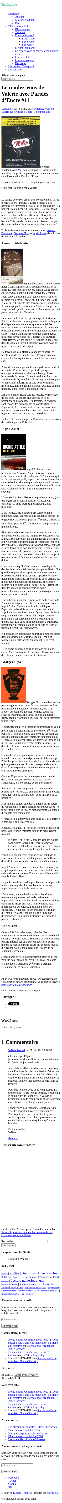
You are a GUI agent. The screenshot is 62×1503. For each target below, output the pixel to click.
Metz (41, 1281)
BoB (3, 1277)
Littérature (13, 13)
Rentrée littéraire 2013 (10, 1294)
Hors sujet (20, 63)
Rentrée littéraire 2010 (28, 1291)
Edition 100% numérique (41, 1277)
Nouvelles (35, 1284)
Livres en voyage (24, 60)
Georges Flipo (21, 233)
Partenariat (48, 1284)
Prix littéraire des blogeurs (35, 1287)
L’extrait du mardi (25, 47)
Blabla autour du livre (20, 26)
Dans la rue (28, 38)
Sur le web (28, 41)
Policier (5, 1287)
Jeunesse (5, 1281)
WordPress (53, 1492)
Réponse (13, 1138)
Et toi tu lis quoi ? (24, 35)
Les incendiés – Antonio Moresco (26, 1439)
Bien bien (28, 1273)
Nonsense (23, 1284)
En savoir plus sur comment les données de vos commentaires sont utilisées (27, 1234)
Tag (22, 1294)
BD (10, 1273)
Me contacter (15, 69)
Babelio (4, 1273)
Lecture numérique (24, 1280)
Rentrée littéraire (9, 1291)
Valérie (21, 169)
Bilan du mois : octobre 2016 (24, 1430)
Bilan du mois (22, 29)
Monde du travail (9, 1284)
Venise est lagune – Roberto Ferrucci (28, 1433)
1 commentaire (42, 111)
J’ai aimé (20, 32)
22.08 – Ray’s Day (34, 1355)
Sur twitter (27, 44)
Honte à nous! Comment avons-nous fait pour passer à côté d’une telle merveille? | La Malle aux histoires (33, 1342)
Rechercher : (8, 1241)
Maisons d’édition (25, 19)
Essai (56, 1277)
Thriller (29, 1294)
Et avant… (7, 1374)
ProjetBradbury (54, 1287)
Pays (17, 23)
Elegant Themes (22, 1492)
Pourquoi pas (17, 1287)
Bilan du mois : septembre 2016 (25, 1436)
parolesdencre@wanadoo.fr (16, 984)
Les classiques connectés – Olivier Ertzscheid (33, 1426)
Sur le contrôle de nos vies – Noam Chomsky (32, 1360)
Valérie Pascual (16, 1050)
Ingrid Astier (39, 233)
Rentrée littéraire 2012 (50, 1291)
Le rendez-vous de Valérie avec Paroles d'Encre (27, 110)
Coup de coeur (20, 1277)
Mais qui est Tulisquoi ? (21, 66)
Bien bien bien (48, 1273)
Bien (16, 1273)
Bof (9, 1277)
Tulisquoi (6, 108)
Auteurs (19, 16)
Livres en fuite (23, 57)
